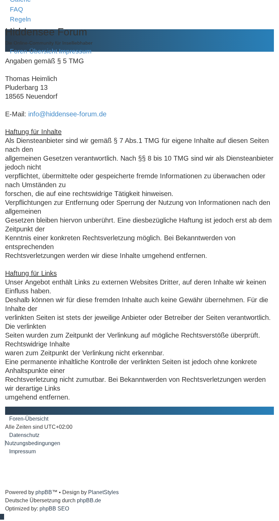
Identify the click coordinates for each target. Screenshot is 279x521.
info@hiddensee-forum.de (67, 114)
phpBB (43, 492)
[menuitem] (14, 9)
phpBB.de (89, 500)
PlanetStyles (103, 492)
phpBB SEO (54, 508)
